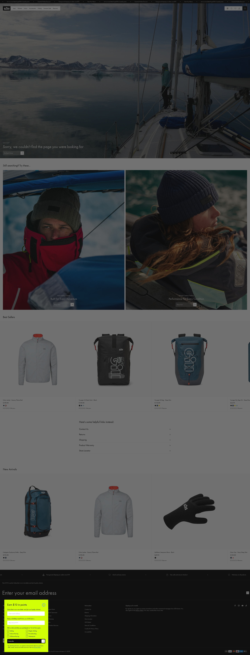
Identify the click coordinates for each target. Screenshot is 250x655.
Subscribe (11, 641)
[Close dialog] (43, 604)
